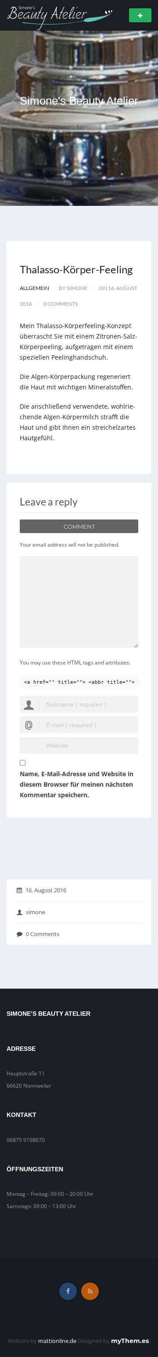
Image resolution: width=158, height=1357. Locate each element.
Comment (79, 526)
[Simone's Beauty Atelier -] (60, 15)
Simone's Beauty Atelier (79, 100)
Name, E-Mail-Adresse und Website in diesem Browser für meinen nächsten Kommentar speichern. (76, 784)
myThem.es (130, 1341)
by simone (73, 288)
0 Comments (42, 934)
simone (35, 912)
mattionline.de (57, 1341)
